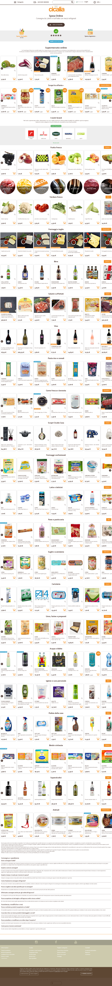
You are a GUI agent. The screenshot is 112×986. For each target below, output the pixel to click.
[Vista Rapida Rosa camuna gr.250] (48, 70)
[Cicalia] (56, 9)
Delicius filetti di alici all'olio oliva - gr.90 (25, 108)
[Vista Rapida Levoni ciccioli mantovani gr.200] (82, 408)
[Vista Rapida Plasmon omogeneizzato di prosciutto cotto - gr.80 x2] (65, 763)
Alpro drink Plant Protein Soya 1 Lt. (42, 509)
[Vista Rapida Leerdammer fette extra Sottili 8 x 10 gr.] (15, 472)
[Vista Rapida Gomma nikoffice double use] (82, 601)
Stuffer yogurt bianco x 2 (23, 509)
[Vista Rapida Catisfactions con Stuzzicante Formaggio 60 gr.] (15, 827)
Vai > (108, 358)
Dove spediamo (32, 958)
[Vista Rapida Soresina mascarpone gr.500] (98, 472)
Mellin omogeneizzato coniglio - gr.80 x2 (7, 768)
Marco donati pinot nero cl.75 (74, 348)
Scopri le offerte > (56, 85)
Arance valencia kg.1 (55, 169)
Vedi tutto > (107, 552)
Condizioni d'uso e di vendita (7, 954)
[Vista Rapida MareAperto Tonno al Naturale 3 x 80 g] (65, 569)
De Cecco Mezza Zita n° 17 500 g (75, 380)
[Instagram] (36, 943)
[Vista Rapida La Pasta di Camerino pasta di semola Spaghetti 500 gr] (15, 376)
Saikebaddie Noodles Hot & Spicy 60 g (92, 380)
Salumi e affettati (61, 952)
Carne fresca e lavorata (62, 950)
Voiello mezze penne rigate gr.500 (25, 380)
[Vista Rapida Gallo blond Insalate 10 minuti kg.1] (65, 103)
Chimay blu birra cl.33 (22, 283)
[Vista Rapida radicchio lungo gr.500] (31, 70)
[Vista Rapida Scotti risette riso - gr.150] (48, 103)
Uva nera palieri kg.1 (5, 169)
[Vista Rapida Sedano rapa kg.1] (15, 214)
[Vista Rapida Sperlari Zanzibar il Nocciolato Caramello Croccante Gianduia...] (31, 537)
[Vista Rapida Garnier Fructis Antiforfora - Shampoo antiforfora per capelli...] (82, 698)
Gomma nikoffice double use (74, 606)
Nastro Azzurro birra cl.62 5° (74, 283)
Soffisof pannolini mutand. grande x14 (42, 768)
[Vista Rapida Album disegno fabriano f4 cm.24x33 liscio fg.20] (48, 601)
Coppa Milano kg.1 (88, 219)
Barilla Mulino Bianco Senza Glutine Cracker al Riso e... (57, 542)
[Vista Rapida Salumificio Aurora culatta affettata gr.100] (48, 311)
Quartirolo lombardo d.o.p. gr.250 (24, 251)
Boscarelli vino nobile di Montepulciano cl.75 (106, 348)
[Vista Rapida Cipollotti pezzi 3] (82, 214)
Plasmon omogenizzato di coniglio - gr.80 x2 (25, 768)
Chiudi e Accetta (86, 973)
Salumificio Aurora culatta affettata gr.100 (40, 316)
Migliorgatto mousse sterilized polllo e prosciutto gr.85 (41, 832)
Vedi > (108, 455)
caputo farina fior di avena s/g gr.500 (24, 639)
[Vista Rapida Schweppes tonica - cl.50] (82, 666)
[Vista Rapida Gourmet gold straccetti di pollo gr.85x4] (82, 827)
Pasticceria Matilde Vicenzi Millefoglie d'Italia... (90, 108)
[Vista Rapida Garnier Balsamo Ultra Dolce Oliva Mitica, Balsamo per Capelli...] (31, 698)
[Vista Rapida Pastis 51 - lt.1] (82, 795)
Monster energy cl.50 (22, 670)
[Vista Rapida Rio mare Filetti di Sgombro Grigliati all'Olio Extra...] (82, 569)
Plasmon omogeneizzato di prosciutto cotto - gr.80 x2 (57, 768)
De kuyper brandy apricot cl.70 (24, 799)
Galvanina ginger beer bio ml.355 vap (8, 671)
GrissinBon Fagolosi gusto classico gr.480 (75, 542)
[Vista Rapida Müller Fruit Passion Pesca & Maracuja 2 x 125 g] (82, 505)
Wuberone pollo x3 (88, 412)
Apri (109, 520)
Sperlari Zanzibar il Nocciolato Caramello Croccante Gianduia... (24, 542)
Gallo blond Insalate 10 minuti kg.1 (58, 107)
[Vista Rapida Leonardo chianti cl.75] (65, 343)
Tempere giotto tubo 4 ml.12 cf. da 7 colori (58, 606)
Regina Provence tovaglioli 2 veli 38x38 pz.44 (75, 108)
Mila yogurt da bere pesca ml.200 (8, 509)
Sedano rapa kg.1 (4, 219)
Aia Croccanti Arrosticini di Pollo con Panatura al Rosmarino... (7, 413)
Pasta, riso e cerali (61, 954)
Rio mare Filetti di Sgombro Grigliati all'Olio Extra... (73, 574)
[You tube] (75, 943)
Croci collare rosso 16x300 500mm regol (25, 832)
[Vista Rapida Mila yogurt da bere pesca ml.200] (15, 505)
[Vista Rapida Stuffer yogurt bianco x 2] (31, 505)
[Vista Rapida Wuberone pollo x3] (98, 408)
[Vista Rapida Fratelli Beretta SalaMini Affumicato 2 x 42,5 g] (98, 311)
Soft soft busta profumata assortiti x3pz (58, 735)
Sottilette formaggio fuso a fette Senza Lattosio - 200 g (75, 477)
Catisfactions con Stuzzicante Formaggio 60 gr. (7, 832)
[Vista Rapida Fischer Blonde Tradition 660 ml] (48, 279)
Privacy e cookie (5, 956)
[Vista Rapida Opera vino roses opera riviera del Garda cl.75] (98, 343)
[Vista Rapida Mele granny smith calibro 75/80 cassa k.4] (48, 165)
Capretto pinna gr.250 (5, 251)
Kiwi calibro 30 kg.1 (5, 75)
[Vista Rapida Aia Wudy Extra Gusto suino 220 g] (65, 408)
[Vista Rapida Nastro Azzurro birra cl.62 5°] (82, 279)
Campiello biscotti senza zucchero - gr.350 (8, 108)
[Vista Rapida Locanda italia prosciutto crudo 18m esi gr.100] (65, 311)
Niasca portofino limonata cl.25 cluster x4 (41, 671)
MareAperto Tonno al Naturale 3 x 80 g (58, 574)
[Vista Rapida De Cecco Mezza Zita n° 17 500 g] (82, 376)
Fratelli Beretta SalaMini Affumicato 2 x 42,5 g (90, 316)
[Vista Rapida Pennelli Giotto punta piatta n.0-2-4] (15, 601)
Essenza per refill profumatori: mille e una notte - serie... (74, 445)
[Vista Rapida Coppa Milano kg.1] (98, 214)
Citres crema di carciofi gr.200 (7, 574)
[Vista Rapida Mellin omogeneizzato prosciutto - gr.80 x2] (82, 763)
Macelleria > (107, 390)
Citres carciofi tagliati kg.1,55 (40, 574)
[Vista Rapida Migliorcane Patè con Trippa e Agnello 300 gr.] (98, 827)
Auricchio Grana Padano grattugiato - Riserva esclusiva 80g (41, 478)
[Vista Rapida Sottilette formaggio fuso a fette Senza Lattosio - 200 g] (82, 472)
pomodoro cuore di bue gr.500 (41, 219)
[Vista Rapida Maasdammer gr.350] (98, 247)
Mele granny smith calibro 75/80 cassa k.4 (41, 170)
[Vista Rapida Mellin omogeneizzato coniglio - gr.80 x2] (15, 763)
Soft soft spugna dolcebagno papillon (41, 735)
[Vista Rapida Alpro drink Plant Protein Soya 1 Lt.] (48, 505)
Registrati (87, 952)
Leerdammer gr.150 (106, 477)
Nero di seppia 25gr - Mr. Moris (41, 412)
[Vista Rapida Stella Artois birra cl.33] (15, 279)
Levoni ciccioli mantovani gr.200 (75, 412)
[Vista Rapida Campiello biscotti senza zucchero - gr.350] (15, 103)
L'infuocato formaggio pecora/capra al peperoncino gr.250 (74, 252)
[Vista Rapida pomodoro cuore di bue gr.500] (48, 214)
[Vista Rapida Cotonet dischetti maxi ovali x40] (48, 698)
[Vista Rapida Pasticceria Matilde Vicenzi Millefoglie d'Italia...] (98, 103)
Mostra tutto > (106, 810)
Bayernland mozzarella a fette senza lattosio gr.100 (57, 477)
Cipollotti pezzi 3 (71, 219)
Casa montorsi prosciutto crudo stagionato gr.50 (74, 316)
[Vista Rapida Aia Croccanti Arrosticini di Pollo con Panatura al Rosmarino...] (15, 408)
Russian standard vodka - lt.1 (91, 799)
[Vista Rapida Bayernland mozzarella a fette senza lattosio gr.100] (65, 472)
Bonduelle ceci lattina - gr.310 (24, 574)
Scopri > (108, 294)
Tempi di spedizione (5, 950)
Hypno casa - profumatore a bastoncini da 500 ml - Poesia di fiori (7, 446)
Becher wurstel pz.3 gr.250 (23, 412)
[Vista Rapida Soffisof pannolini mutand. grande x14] (48, 763)
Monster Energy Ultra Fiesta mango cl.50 (90, 671)
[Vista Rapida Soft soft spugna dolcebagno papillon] (48, 730)
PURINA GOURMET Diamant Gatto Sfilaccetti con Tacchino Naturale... (58, 832)
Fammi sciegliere (34, 973)
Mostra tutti (56, 143)
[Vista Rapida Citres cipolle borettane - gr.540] (98, 569)
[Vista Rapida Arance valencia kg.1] (65, 165)
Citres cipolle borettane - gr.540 (91, 574)
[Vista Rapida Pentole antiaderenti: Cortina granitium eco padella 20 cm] (48, 440)
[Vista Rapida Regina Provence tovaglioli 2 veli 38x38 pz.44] (82, 103)
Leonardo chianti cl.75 (55, 348)
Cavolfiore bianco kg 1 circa (23, 219)
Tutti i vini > (107, 326)
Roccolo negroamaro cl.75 (40, 348)
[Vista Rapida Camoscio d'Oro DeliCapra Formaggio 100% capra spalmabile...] (31, 472)
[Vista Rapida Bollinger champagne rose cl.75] (98, 70)
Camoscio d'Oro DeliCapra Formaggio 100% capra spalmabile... (23, 478)
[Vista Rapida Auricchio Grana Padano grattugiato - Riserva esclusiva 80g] (48, 472)
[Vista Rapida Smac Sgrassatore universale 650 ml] (31, 730)
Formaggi (59, 956)
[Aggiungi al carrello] (14, 78)
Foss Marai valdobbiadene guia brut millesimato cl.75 (7, 348)
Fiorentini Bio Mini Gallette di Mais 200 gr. (8, 542)
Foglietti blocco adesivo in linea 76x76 (91, 606)
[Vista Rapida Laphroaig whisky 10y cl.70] (48, 795)
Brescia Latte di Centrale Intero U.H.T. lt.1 (91, 509)
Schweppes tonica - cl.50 (73, 670)
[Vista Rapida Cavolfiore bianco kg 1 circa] (31, 214)
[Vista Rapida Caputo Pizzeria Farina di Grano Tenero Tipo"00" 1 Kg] (65, 634)
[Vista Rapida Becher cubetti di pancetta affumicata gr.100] (31, 311)
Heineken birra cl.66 (55, 75)
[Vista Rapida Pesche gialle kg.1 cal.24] (98, 165)
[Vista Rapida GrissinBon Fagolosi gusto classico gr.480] (82, 537)
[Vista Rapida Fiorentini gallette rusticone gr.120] (48, 537)
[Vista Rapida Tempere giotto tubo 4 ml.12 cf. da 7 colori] (65, 601)
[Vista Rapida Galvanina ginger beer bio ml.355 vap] (15, 666)
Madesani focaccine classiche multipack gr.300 (91, 542)
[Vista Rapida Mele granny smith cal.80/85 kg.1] (82, 165)
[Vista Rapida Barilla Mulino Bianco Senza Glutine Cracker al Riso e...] (65, 537)
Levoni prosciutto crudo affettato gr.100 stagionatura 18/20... (75, 75)
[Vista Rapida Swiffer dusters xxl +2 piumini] (98, 730)
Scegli (66, 971)
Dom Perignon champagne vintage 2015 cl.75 (25, 348)
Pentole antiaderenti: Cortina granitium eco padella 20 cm (41, 445)
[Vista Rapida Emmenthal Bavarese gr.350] (65, 247)
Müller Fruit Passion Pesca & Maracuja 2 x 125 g (74, 509)
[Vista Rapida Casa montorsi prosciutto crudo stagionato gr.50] (82, 311)
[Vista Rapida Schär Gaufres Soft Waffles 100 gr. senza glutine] (48, 634)
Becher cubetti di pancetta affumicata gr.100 (23, 316)
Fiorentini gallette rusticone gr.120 (42, 541)
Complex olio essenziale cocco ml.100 (91, 703)
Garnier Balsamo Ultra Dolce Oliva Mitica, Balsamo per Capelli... (25, 703)
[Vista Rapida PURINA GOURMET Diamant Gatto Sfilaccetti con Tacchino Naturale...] (65, 827)
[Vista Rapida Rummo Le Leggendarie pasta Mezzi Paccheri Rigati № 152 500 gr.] (48, 376)
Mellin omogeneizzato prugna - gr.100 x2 (91, 768)
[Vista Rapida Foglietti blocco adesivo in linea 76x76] (98, 601)
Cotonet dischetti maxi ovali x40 (41, 703)
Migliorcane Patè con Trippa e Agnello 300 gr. (91, 832)
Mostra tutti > (106, 229)
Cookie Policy (57, 971)
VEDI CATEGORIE (57, 25)
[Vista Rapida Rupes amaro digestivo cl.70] (15, 795)
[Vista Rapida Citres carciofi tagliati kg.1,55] (48, 569)
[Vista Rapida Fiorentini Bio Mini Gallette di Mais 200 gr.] (15, 537)
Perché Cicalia (32, 954)
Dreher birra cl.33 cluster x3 (90, 283)
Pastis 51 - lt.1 (70, 799)
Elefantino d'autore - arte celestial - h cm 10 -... (92, 445)
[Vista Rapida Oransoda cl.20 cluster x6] (65, 666)
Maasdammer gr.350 (89, 251)
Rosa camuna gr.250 (39, 75)
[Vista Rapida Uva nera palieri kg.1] (15, 165)
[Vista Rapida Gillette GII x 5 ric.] (65, 698)
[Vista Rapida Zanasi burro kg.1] (65, 505)
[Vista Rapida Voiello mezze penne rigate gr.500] (31, 376)
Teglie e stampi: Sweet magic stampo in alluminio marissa (57, 445)
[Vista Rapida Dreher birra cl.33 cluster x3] (98, 279)
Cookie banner (4, 958)
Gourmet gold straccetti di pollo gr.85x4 (74, 832)
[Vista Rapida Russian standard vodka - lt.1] (98, 795)
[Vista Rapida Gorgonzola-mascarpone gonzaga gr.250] (48, 247)
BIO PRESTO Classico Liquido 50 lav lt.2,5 (8, 735)
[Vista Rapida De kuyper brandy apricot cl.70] (31, 795)
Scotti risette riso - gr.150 (40, 107)
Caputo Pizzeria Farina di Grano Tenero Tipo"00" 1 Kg (58, 639)
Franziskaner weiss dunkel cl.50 (58, 283)
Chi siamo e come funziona (35, 950)
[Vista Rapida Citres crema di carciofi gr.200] (15, 569)
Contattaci (87, 954)
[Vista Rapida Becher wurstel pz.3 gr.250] (31, 408)
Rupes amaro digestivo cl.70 (7, 799)
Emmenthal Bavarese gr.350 (57, 251)
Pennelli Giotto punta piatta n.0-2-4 (8, 606)
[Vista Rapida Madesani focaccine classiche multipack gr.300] (98, 537)
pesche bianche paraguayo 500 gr (25, 169)
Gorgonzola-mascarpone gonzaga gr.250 (42, 251)
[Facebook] (56, 943)
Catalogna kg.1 (54, 219)
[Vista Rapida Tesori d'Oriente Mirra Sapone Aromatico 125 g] (15, 698)
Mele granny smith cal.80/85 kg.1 (75, 169)
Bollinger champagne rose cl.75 (91, 75)
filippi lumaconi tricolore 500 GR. (58, 380)
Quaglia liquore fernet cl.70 (57, 799)
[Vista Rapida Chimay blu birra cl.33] (31, 279)
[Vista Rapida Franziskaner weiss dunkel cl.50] (65, 279)
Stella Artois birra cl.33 (5, 283)
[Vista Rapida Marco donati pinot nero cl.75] (82, 343)
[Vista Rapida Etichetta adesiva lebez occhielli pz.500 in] (31, 601)
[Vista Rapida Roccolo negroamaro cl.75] (48, 343)
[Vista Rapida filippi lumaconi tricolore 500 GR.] (65, 376)
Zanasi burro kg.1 (54, 509)
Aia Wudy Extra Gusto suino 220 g (58, 412)
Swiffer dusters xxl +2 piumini (91, 735)
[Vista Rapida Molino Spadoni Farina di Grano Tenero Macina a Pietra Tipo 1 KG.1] (15, 634)
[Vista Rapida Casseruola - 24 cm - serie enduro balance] (31, 440)
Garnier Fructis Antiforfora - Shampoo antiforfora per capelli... (75, 703)
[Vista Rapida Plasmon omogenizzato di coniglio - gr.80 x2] (31, 763)
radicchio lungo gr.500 (22, 75)
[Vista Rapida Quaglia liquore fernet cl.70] (65, 795)
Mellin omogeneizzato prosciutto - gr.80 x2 (75, 768)
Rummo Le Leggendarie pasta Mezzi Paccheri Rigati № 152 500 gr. (41, 381)
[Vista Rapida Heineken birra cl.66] (65, 70)
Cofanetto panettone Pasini (74, 638)
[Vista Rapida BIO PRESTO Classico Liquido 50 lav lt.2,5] (15, 730)
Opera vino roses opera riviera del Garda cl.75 (92, 348)
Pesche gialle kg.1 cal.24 (90, 169)
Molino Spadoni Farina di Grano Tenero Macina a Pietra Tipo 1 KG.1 (8, 639)
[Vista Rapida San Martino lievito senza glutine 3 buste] (98, 634)
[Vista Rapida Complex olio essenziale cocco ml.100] (98, 698)
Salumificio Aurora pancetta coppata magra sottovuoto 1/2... (7, 316)
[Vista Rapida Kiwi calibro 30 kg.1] (15, 70)
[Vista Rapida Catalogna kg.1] (65, 214)
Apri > (108, 197)
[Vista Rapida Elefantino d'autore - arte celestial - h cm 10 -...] (98, 440)
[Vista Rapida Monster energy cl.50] (31, 666)
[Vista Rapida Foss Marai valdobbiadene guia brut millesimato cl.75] (15, 343)
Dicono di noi (32, 956)
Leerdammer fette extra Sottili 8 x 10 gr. (8, 477)
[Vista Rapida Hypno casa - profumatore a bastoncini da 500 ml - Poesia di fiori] (15, 440)
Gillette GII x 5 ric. (55, 703)
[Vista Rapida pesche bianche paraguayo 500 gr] (31, 165)
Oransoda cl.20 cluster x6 (56, 670)
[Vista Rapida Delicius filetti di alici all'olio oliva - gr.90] (31, 103)
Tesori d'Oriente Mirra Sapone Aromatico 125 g (7, 703)
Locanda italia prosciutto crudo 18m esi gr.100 (57, 316)
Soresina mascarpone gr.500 (91, 477)
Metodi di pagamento (6, 952)
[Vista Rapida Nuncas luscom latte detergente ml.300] (82, 730)
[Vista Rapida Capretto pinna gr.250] (15, 247)
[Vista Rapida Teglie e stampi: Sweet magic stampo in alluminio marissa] (65, 440)
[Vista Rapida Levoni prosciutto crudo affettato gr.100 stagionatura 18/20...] (82, 70)
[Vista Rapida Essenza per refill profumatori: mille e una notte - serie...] (82, 440)
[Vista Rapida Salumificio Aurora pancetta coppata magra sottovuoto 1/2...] (15, 311)
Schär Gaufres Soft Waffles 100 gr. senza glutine (42, 639)
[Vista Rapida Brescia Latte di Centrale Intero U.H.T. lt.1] (98, 505)
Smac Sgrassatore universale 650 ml (25, 735)
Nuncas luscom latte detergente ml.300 (75, 735)
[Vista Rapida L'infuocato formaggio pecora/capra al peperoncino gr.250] (82, 247)
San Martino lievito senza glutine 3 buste (92, 639)
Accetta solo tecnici (25, 973)
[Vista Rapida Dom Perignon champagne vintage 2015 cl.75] (31, 343)
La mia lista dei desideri (90, 950)
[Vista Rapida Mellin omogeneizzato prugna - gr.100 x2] (98, 763)
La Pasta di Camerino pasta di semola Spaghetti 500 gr (7, 380)
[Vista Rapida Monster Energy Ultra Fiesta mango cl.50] (98, 666)
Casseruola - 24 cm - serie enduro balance (25, 445)
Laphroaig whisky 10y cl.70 (40, 799)
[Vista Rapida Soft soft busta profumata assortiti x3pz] (65, 730)
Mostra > (107, 147)
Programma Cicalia (33, 952)
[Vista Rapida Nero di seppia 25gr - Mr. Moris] (48, 408)
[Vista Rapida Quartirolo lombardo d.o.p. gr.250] (31, 247)
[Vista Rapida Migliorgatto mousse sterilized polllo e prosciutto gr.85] (48, 827)
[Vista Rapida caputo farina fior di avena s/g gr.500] (31, 634)
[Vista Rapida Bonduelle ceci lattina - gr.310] (31, 569)
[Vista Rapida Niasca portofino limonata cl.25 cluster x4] (48, 666)
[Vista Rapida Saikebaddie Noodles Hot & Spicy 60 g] (98, 376)
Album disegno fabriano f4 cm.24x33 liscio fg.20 (40, 606)
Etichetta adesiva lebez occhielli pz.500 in (24, 606)
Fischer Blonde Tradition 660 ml (41, 283)
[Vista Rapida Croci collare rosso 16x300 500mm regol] (31, 827)
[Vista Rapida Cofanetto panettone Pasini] (82, 634)
